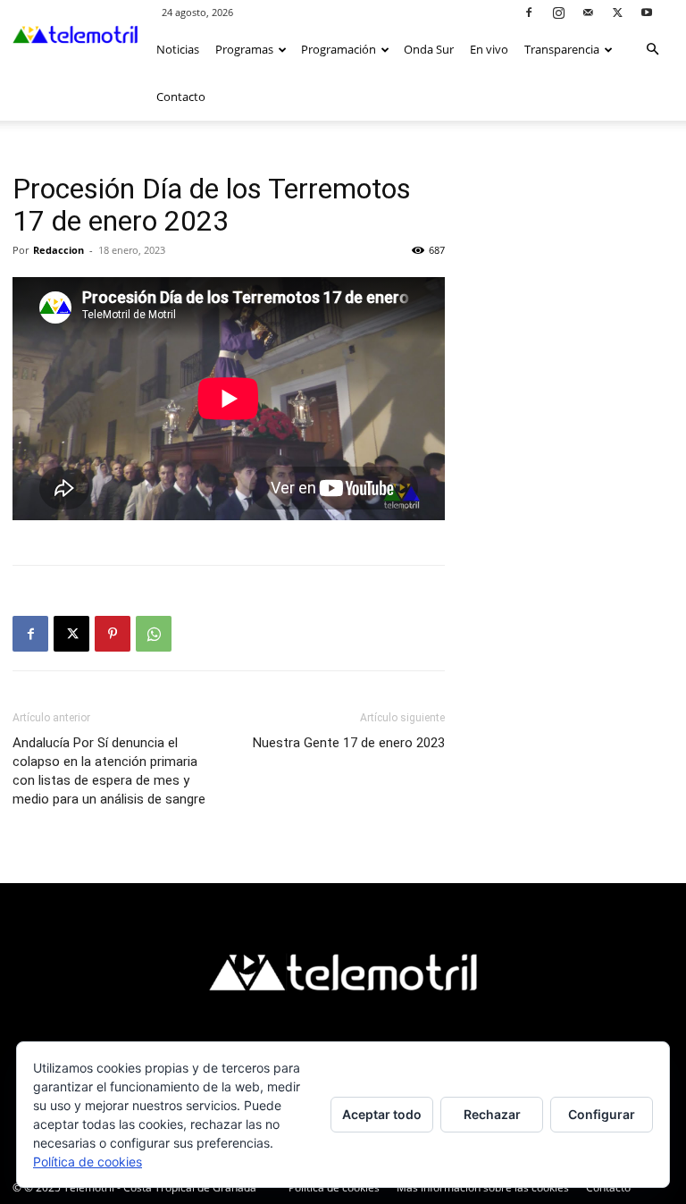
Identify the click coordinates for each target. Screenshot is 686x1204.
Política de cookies (334, 1187)
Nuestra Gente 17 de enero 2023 (349, 743)
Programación (338, 49)
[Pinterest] (112, 634)
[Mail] (587, 12)
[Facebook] (528, 12)
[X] (617, 12)
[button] (652, 49)
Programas (244, 49)
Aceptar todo (382, 1114)
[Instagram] (558, 12)
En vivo (489, 49)
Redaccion (58, 250)
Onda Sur (429, 49)
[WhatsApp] (154, 634)
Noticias (177, 49)
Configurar (601, 1114)
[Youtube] (646, 12)
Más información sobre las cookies (483, 1187)
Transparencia (561, 49)
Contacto (180, 96)
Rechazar (492, 1114)
